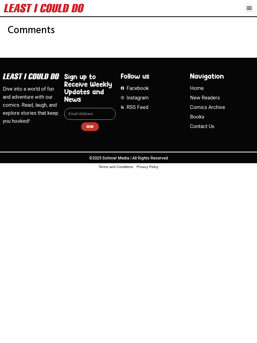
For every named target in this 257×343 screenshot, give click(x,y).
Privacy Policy (147, 167)
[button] (249, 8)
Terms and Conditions (116, 167)
